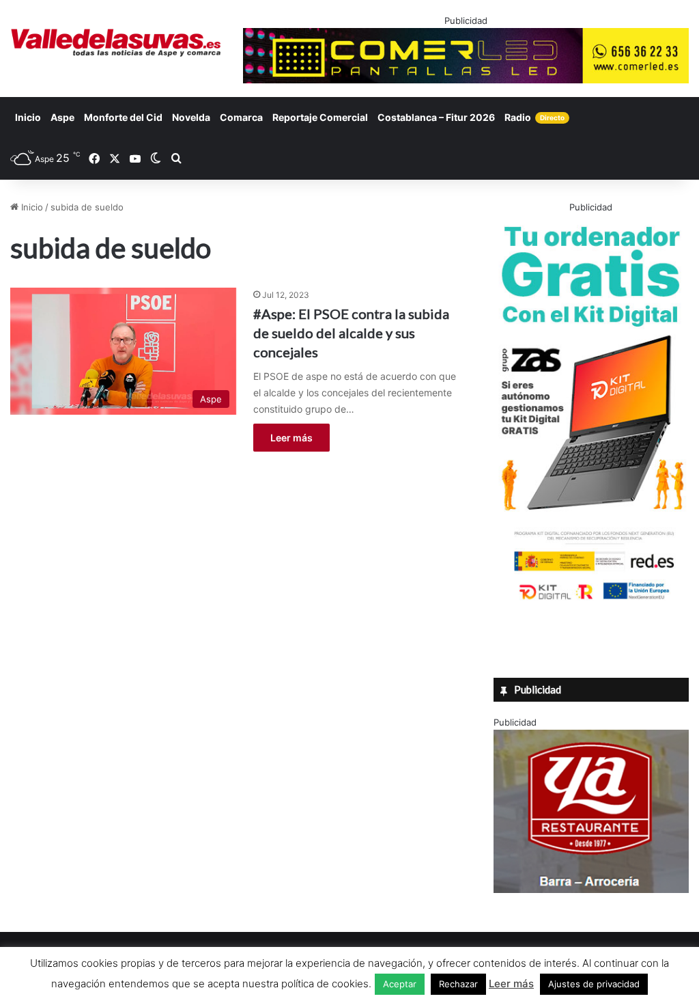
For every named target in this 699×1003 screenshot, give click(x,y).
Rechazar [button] (458, 983)
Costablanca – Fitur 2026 (436, 117)
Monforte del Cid (123, 117)
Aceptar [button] (399, 983)
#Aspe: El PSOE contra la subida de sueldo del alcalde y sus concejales (351, 332)
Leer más (291, 437)
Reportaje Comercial (320, 117)
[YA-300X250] (591, 889)
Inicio (28, 117)
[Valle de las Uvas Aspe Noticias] (116, 42)
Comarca (241, 117)
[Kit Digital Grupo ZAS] (591, 601)
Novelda (191, 117)
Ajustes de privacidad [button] (594, 983)
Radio (534, 117)
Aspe (62, 117)
